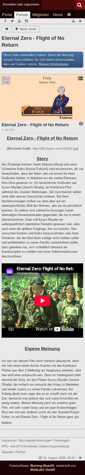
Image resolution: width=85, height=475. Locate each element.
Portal (7, 15)
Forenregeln (61, 440)
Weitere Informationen (54, 64)
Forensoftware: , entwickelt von (42, 467)
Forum (22, 15)
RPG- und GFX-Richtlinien (20, 446)
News (58, 15)
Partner (20, 452)
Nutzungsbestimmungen (35, 440)
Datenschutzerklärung (54, 446)
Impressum (9, 440)
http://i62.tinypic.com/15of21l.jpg (55, 148)
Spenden (8, 452)
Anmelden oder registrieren (21, 4)
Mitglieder (40, 15)
